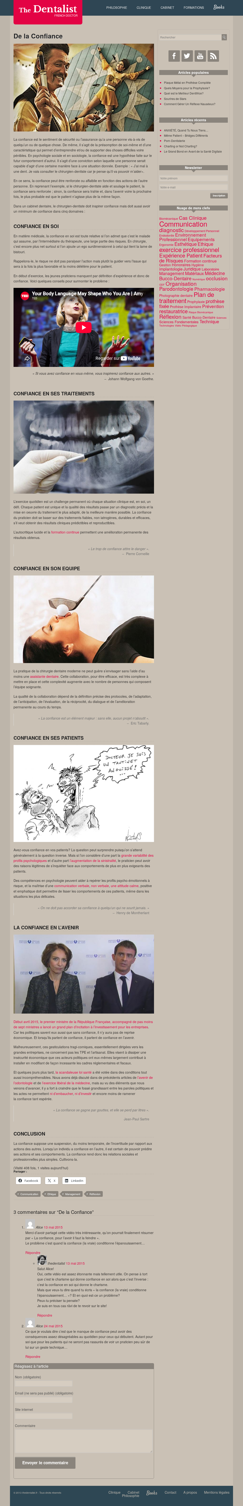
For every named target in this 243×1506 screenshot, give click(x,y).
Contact (170, 1492)
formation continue (65, 532)
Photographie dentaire (176, 295)
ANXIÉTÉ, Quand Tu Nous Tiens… (186, 130)
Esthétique (185, 243)
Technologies (166, 325)
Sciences (221, 317)
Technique (209, 321)
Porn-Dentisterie (174, 141)
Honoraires (181, 264)
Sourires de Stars (175, 99)
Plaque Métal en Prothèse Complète (187, 82)
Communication (29, 1194)
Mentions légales (216, 1492)
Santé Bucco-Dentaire (198, 317)
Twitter (187, 56)
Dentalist (48, 9)
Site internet (24, 1409)
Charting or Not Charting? (180, 146)
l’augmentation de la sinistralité (93, 860)
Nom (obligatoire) (28, 1377)
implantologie (170, 269)
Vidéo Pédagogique (186, 325)
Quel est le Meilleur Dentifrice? (184, 93)
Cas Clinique (192, 217)
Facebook (174, 56)
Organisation (181, 283)
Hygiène (198, 264)
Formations (194, 7)
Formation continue (200, 261)
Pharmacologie (209, 288)
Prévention (213, 306)
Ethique (51, 1194)
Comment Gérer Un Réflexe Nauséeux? (189, 104)
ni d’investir (83, 1093)
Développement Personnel (202, 231)
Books (219, 7)
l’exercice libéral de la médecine (66, 1082)
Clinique (144, 7)
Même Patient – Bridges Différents (186, 135)
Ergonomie (166, 245)
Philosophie (116, 7)
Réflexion (94, 1194)
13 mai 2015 (53, 1227)
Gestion (165, 264)
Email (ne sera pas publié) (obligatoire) (44, 1393)
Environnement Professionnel (182, 236)
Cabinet (167, 7)
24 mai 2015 (53, 1326)
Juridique (192, 269)
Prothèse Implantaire (185, 306)
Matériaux (194, 273)
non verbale (100, 885)
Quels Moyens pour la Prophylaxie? (187, 88)
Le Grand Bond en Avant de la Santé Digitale (193, 151)
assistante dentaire (44, 676)
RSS (213, 56)
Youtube (200, 56)
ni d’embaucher (61, 1093)
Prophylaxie (196, 301)
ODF (162, 284)
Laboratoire (210, 269)
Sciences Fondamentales (179, 321)
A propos (190, 1492)
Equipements (201, 239)
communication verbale (71, 885)
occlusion (217, 278)
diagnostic (171, 230)
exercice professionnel (189, 249)
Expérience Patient (180, 255)
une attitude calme (125, 885)
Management (72, 1194)
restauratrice (173, 311)
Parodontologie (176, 288)
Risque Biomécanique (201, 312)
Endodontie (166, 235)
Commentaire (25, 1425)
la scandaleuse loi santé (74, 1072)
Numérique (198, 279)
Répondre (32, 1252)
